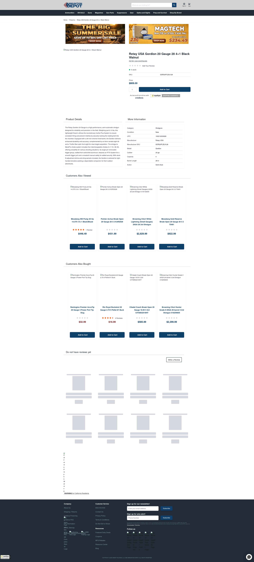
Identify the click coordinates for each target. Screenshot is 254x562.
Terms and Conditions (130, 525)
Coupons (98, 536)
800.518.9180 (100, 508)
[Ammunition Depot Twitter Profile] (141, 541)
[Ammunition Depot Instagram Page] (129, 540)
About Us (67, 508)
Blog (97, 548)
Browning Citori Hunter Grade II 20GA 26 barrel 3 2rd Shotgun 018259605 (171, 310)
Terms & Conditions (102, 520)
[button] (5, 557)
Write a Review (174, 359)
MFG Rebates (100, 540)
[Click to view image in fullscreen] (94, 79)
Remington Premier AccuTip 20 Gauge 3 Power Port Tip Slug (82, 310)
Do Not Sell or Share (102, 524)
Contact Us (99, 512)
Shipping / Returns (70, 512)
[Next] (188, 217)
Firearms (72, 20)
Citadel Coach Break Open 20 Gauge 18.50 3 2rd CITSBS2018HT (141, 310)
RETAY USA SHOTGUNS (138, 61)
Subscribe (166, 508)
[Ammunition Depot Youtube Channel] (135, 541)
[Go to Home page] (73, 5)
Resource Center (101, 544)
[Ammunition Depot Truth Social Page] (147, 541)
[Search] (174, 5)
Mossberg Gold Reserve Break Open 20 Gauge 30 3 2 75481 (172, 222)
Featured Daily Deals (102, 532)
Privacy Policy (137, 525)
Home (65, 20)
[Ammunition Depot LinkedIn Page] (153, 540)
